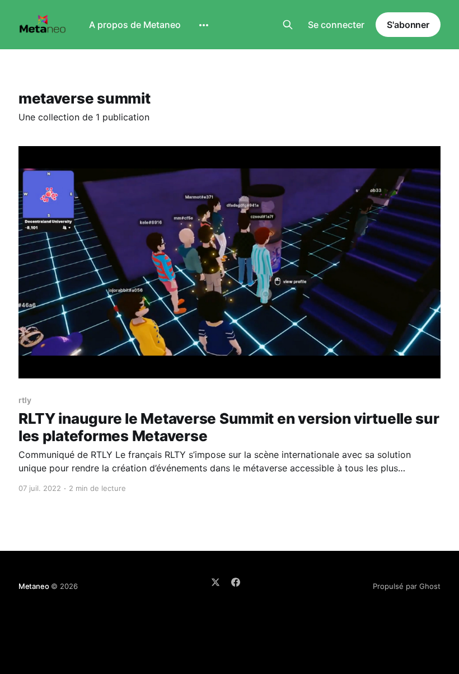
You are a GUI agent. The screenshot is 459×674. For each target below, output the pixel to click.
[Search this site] (288, 25)
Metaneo (33, 586)
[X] (215, 582)
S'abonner (408, 24)
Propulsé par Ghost (407, 586)
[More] (203, 25)
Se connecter (336, 24)
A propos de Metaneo (135, 24)
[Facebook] (235, 582)
